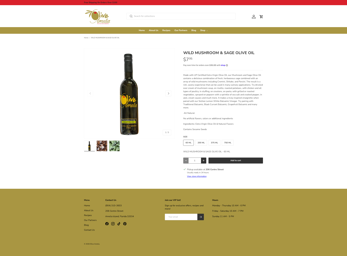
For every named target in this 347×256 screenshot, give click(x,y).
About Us (153, 30)
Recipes (166, 30)
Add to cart (235, 160)
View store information (197, 176)
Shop (202, 30)
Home (142, 30)
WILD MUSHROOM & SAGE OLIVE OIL (105, 38)
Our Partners (180, 30)
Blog (193, 30)
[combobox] (181, 16)
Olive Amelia (94, 244)
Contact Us (89, 229)
